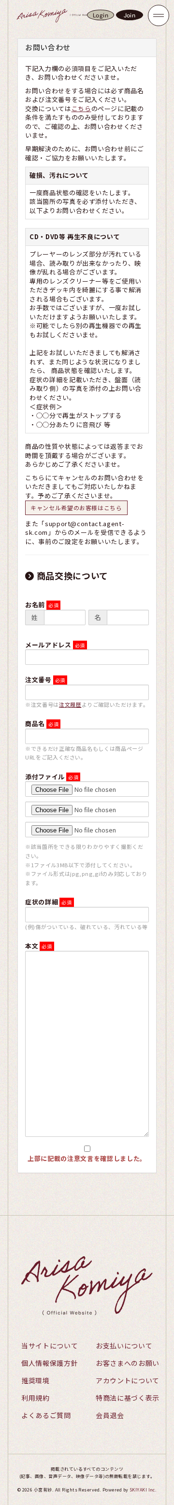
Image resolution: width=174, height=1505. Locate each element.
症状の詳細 (41, 901)
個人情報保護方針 (49, 1363)
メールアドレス (48, 644)
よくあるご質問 (46, 1415)
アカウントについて (128, 1380)
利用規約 (35, 1398)
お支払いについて (124, 1345)
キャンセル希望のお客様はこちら (76, 507)
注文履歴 (70, 704)
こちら (81, 108)
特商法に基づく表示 (128, 1398)
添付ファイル (45, 776)
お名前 (35, 604)
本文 (31, 945)
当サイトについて (49, 1345)
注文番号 (38, 679)
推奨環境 (35, 1380)
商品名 (35, 723)
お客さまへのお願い (128, 1363)
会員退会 (110, 1415)
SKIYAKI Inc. (143, 1490)
